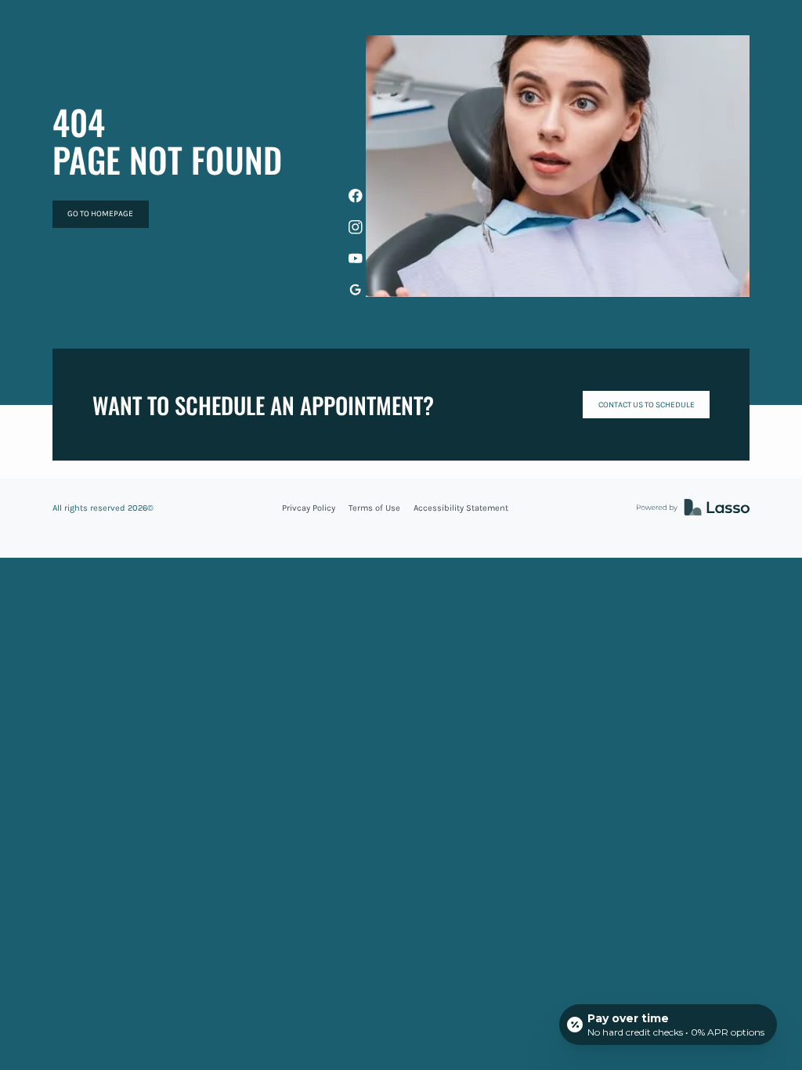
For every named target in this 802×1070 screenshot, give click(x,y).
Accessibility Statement (461, 508)
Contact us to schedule (646, 404)
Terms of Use (374, 508)
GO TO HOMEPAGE (100, 213)
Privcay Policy (308, 508)
